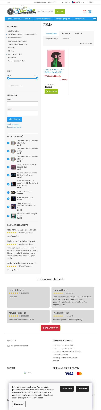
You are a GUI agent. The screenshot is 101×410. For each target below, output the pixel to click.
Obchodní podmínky (60, 354)
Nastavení (18, 404)
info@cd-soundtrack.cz (19, 346)
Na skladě (16, 86)
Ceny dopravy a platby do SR (63, 348)
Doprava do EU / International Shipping (67, 351)
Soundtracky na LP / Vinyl (17, 41)
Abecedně (66, 39)
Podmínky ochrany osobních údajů (65, 357)
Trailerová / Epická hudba (17, 44)
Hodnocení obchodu (50, 279)
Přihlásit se (14, 119)
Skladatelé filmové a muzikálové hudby (22, 34)
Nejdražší (78, 34)
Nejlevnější (66, 34)
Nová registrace (13, 124)
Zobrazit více (50, 328)
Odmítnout (67, 388)
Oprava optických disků (17, 61)
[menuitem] (19, 19)
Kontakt (56, 361)
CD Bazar (11, 51)
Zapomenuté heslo (14, 127)
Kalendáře (12, 57)
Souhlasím (82, 388)
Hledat (60, 11)
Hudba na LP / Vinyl (15, 54)
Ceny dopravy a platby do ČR (45, 2)
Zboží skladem (13, 31)
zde (41, 397)
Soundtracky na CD (15, 38)
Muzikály (11, 47)
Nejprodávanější (52, 39)
